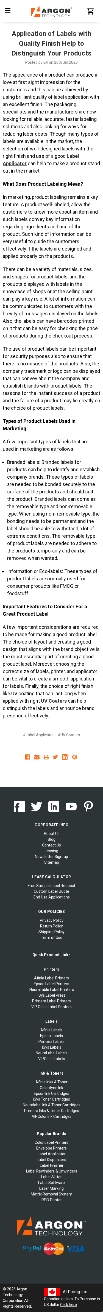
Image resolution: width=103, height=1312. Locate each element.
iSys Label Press (52, 995)
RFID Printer (51, 1200)
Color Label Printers (51, 1142)
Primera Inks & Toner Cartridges (51, 1111)
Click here (68, 1304)
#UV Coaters (69, 735)
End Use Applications (52, 897)
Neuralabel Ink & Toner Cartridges (51, 1105)
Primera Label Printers (51, 1001)
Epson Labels (51, 1036)
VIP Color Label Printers (51, 1007)
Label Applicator (52, 1154)
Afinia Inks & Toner (51, 1082)
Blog (51, 839)
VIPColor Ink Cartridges (51, 1116)
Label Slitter (51, 1177)
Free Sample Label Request (51, 885)
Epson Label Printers (51, 984)
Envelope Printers (51, 1148)
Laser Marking (51, 1188)
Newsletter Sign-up (51, 856)
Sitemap (51, 862)
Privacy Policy (51, 920)
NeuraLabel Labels (52, 1053)
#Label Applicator (38, 735)
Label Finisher (51, 1165)
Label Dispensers (51, 1159)
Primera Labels (51, 1041)
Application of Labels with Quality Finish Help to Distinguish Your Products (51, 43)
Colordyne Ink (51, 1088)
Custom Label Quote (51, 891)
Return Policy (51, 926)
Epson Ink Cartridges (51, 1093)
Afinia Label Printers (51, 978)
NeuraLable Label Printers (51, 989)
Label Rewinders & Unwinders (51, 1171)
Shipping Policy (51, 932)
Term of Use (51, 937)
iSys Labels (51, 1047)
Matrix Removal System (51, 1194)
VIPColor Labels (51, 1059)
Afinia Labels (51, 1030)
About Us (52, 833)
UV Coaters (54, 701)
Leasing (51, 851)
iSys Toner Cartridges (51, 1099)
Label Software (51, 1182)
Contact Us (51, 845)
